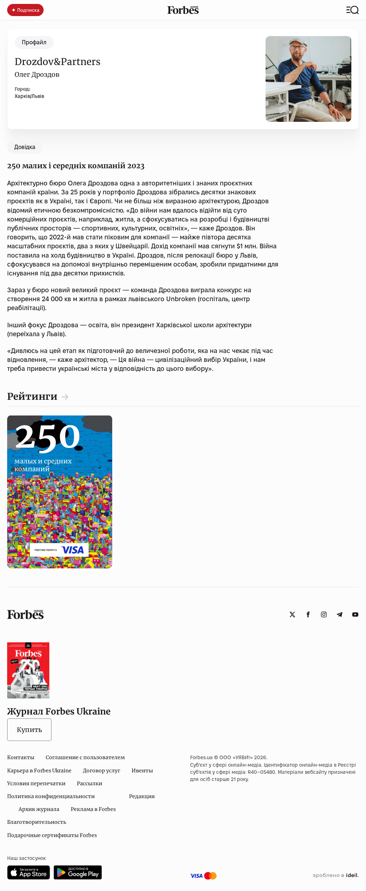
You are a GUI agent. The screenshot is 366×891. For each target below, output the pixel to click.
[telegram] (339, 614)
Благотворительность (36, 822)
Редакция (142, 796)
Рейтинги (32, 396)
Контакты (20, 757)
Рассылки (89, 783)
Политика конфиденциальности (51, 796)
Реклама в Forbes (93, 809)
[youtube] (355, 614)
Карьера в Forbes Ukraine (39, 770)
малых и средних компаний (47, 457)
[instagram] (324, 614)
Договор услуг (101, 770)
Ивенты (142, 770)
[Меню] (353, 10)
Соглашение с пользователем (85, 757)
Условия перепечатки (36, 783)
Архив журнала (39, 809)
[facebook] (308, 614)
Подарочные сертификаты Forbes (52, 835)
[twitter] (292, 614)
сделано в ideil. (335, 875)
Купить (29, 730)
